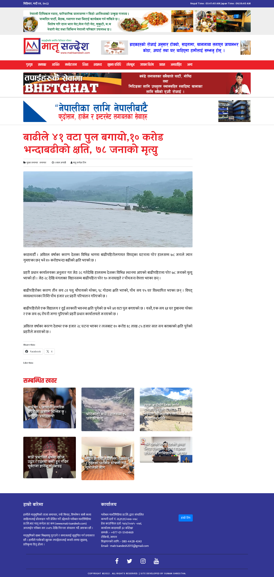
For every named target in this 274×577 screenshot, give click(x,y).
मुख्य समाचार (32, 163)
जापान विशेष (147, 64)
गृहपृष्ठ (29, 64)
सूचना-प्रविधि (114, 64)
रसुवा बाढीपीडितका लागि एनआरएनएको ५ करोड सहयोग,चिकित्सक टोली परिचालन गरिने (161, 412)
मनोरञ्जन (71, 64)
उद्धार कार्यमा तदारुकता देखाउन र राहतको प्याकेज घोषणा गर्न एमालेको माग (107, 463)
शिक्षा (85, 64)
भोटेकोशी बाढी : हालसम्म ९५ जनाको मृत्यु (106, 417)
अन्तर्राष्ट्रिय (176, 64)
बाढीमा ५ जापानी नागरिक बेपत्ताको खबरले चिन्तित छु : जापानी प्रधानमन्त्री (47, 412)
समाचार (42, 64)
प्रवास (162, 64)
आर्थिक (55, 64)
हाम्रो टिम (185, 517)
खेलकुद (131, 64)
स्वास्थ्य (98, 64)
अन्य (189, 64)
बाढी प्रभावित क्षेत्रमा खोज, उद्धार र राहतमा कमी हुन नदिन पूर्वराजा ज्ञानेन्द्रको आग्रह (48, 462)
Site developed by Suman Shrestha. (163, 573)
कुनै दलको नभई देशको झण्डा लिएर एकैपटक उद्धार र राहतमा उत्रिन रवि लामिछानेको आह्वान (165, 449)
